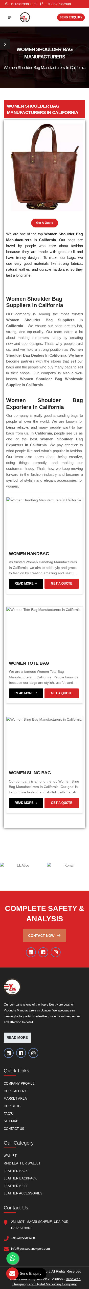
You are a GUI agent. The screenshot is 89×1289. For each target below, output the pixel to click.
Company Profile (19, 1083)
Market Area (15, 1099)
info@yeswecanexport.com (30, 1248)
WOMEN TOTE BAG (29, 663)
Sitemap (11, 1121)
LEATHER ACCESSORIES (23, 1193)
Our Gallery (15, 1091)
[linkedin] (31, 952)
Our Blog (12, 1106)
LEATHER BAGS (16, 1171)
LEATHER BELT (15, 1186)
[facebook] (43, 952)
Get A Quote (44, 222)
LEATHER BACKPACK (20, 1178)
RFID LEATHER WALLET (22, 1163)
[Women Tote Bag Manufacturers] (43, 609)
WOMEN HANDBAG (29, 553)
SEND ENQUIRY (71, 17)
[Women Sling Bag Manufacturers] (44, 719)
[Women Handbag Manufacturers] (43, 500)
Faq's (8, 1114)
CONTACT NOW (41, 936)
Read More (17, 1038)
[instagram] (56, 952)
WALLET (10, 1156)
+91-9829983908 (57, 4)
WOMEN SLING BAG (30, 772)
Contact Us (14, 1129)
